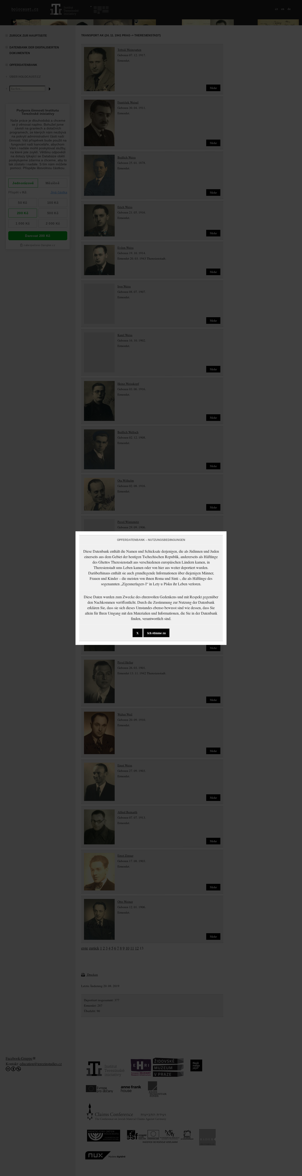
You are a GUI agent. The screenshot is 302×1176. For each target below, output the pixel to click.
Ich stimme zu (156, 632)
